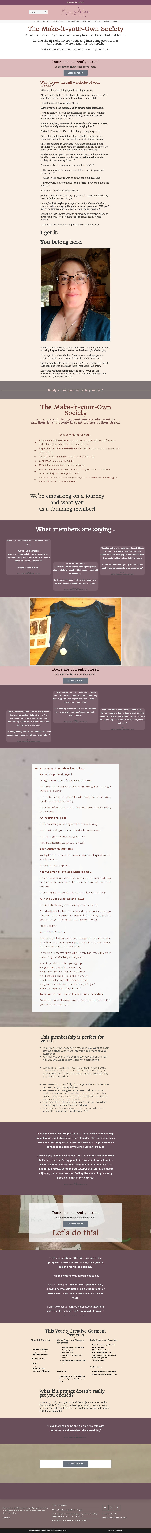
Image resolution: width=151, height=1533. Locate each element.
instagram (111, 1530)
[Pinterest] (117, 1507)
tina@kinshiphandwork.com (117, 1517)
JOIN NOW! (6, 1518)
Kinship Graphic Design (59, 1530)
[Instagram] (111, 1507)
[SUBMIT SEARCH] (46, 12)
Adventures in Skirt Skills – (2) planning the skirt (69, 1520)
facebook (119, 1530)
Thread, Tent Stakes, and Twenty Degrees (67, 1510)
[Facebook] (105, 1507)
